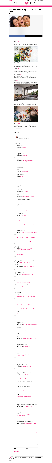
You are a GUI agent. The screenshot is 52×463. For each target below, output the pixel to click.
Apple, (20, 100)
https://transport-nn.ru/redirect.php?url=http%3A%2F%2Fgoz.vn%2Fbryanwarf (29, 224)
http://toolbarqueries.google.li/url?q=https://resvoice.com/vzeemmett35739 (28, 274)
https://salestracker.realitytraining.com (20, 364)
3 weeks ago (26, 364)
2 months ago (22, 145)
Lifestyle (23, 457)
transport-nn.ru (18, 222)
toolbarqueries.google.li (19, 272)
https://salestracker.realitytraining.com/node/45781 (26, 366)
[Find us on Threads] (37, 457)
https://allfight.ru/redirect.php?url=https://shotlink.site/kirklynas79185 (24, 268)
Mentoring (10, 0)
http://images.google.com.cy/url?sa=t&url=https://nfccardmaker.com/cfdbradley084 (28, 334)
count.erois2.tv (18, 208)
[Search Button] (38, 0)
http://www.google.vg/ (19, 153)
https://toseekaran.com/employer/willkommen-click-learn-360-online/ (24, 421)
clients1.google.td (18, 185)
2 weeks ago (22, 412)
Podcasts (27, 457)
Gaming (20, 457)
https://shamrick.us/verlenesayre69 (20, 344)
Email (15, 448)
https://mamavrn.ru (18, 145)
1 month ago (22, 213)
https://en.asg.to (18, 412)
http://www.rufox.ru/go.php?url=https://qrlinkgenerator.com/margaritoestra (24, 372)
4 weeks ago (25, 344)
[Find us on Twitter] (36, 457)
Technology (30, 457)
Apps (16, 457)
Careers (18, 457)
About (32, 457)
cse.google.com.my (19, 204)
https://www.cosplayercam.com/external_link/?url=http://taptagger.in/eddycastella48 (25, 404)
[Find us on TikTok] (28, 0)
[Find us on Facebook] (35, 457)
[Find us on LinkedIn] (39, 457)
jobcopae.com (18, 376)
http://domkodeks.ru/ (19, 430)
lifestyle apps (19, 128)
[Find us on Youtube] (27, 0)
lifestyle (16, 128)
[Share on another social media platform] (42, 36)
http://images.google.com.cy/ (20, 332)
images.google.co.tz (19, 322)
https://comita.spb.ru (19, 352)
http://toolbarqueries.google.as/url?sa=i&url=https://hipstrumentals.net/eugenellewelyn (29, 232)
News (15, 457)
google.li (17, 336)
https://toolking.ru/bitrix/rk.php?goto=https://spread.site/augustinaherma (24, 260)
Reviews (25, 457)
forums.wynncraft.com (19, 189)
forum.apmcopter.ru (19, 213)
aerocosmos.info (23, 180)
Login (40, 0)
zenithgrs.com (18, 306)
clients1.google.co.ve (19, 174)
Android (20, 62)
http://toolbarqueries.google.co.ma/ (20, 246)
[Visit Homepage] (26, 3)
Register (42, 0)
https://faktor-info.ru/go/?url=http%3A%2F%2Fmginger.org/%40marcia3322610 (27, 241)
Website (27, 448)
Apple (18, 41)
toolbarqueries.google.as (19, 230)
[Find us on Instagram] (38, 457)
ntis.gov (17, 264)
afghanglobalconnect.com (19, 310)
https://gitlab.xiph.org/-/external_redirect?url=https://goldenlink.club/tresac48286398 (29, 286)
